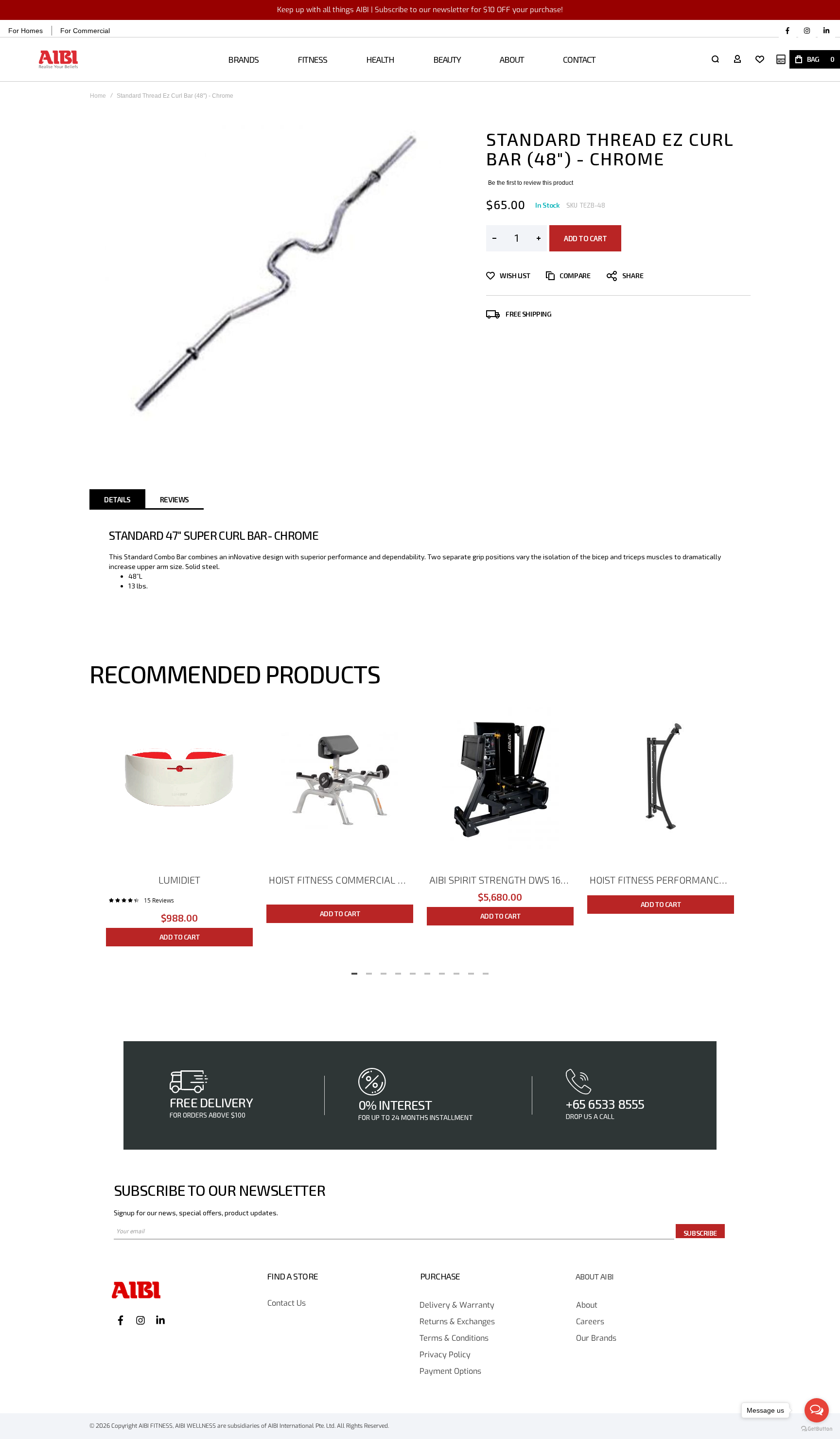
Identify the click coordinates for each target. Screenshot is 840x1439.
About (586, 1305)
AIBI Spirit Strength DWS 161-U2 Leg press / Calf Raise (501, 880)
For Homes (25, 31)
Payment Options (450, 1371)
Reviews (174, 499)
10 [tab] (485, 971)
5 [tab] (413, 971)
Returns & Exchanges (457, 1322)
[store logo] (58, 59)
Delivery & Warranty (457, 1305)
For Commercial (85, 31)
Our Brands (596, 1338)
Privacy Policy (445, 1355)
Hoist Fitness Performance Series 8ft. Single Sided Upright (662, 880)
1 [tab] (354, 971)
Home (98, 95)
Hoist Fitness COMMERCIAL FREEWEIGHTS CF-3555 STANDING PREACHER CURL (341, 880)
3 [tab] (383, 971)
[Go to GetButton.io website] (816, 1429)
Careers (590, 1322)
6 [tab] (427, 971)
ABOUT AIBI (595, 1276)
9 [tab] (471, 971)
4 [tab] (398, 971)
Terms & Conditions (454, 1338)
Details (117, 499)
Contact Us (286, 1303)
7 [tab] (442, 971)
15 (159, 900)
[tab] (117, 499)
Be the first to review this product (530, 182)
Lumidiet (179, 880)
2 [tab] (369, 971)
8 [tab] (456, 971)
